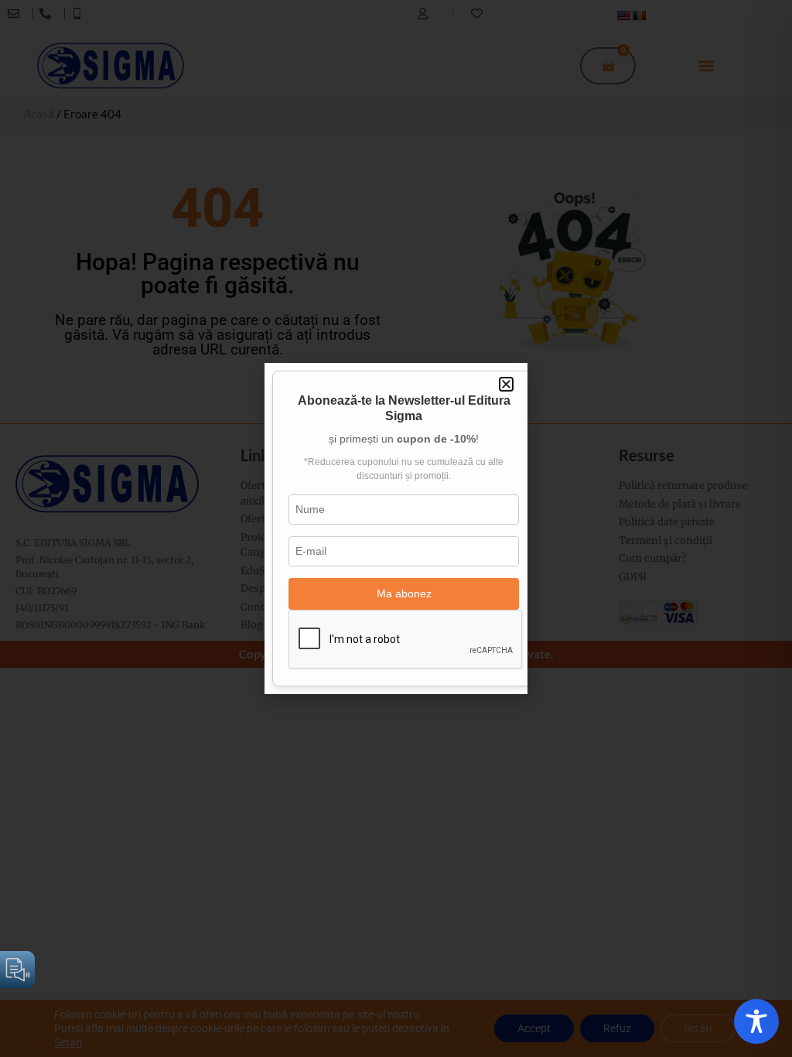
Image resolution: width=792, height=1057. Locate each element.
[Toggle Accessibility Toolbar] (756, 1021)
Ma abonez (404, 593)
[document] (396, 528)
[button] (506, 384)
